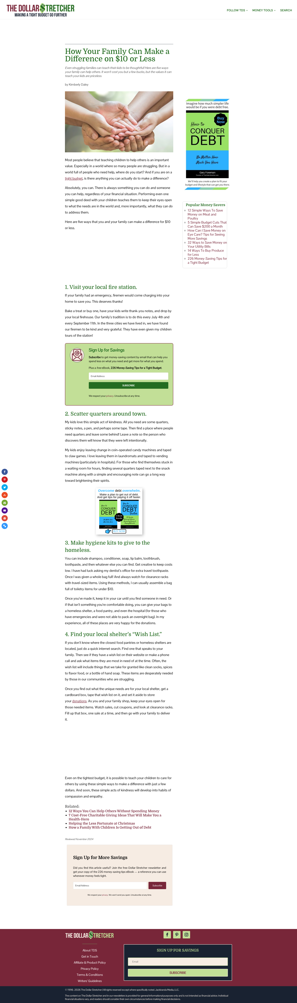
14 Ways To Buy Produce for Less (206, 252)
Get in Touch (89, 956)
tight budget (74, 178)
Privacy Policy (90, 969)
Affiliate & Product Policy (90, 963)
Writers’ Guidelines (90, 981)
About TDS (90, 950)
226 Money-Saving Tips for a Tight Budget (207, 260)
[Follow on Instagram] (186, 934)
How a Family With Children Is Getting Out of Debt (110, 827)
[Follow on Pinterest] (177, 934)
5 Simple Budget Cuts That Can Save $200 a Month (207, 224)
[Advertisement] (148, 34)
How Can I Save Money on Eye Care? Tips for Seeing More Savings (207, 234)
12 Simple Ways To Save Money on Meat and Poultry (205, 214)
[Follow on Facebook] (167, 934)
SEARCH (286, 10)
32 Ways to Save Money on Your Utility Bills (207, 244)
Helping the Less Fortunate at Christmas (102, 823)
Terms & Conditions (90, 975)
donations (79, 701)
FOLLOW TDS (236, 10)
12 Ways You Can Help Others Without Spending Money (114, 811)
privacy (110, 396)
